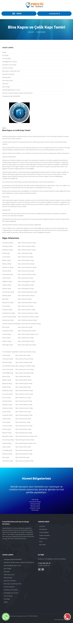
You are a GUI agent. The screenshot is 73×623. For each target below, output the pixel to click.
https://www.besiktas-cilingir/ (26, 295)
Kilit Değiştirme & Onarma (9, 61)
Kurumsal (42, 526)
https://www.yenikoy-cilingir (23, 429)
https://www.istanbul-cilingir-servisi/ (28, 334)
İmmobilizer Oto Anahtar (9, 65)
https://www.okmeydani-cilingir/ (27, 274)
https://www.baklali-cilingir (23, 376)
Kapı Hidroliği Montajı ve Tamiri (11, 90)
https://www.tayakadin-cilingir (24, 415)
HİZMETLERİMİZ (40, 32)
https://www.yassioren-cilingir (24, 426)
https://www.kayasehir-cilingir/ (26, 309)
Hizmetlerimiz (43, 529)
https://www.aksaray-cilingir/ (26, 271)
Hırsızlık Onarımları (7, 68)
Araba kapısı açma (7, 80)
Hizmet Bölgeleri (44, 532)
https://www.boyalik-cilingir (23, 387)
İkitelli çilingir (35, 510)
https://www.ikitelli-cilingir (25, 253)
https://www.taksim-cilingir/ (25, 278)
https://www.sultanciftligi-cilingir (24, 373)
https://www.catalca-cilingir (23, 447)
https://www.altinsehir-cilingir (23, 433)
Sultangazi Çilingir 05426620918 (11, 96)
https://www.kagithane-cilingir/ (26, 281)
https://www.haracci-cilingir (23, 411)
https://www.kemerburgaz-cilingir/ (27, 292)
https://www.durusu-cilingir (23, 397)
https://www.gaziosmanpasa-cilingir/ (28, 316)
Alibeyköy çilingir (35, 506)
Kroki (40, 541)
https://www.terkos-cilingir (22, 422)
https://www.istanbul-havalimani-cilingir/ (29, 323)
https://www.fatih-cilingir (22, 457)
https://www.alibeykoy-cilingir (23, 454)
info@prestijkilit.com (44, 565)
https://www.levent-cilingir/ (25, 257)
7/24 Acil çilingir (6, 58)
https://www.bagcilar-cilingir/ (26, 260)
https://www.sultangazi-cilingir (26, 246)
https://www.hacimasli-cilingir (23, 401)
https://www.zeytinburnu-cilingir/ (27, 267)
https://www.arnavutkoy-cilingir (27, 243)
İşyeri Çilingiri (6, 87)
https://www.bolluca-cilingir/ (26, 338)
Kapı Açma (5, 83)
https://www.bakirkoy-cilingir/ (26, 264)
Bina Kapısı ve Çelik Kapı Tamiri (11, 71)
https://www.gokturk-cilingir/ (26, 288)
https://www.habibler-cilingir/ (26, 341)
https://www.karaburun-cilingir (24, 408)
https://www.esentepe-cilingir (23, 362)
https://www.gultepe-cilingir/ (26, 285)
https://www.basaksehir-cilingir (27, 250)
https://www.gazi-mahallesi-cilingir (25, 366)
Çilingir (4, 52)
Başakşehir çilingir (35, 508)
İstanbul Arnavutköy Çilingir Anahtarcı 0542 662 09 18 (17, 93)
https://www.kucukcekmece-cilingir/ (28, 313)
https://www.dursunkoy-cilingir (24, 394)
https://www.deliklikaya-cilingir (24, 390)
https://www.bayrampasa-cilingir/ (27, 320)
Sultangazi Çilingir (35, 504)
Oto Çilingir (5, 55)
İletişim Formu (43, 538)
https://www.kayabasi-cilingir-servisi (25, 443)
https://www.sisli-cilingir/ (25, 299)
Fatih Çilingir (35, 499)
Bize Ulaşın (42, 544)
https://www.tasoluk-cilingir (23, 418)
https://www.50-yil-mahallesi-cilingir (25, 352)
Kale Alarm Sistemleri (8, 74)
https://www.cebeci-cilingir (22, 355)
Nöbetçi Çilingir (6, 77)
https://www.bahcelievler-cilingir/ (27, 302)
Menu (19, 13)
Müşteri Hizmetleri (44, 535)
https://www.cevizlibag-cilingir (23, 450)
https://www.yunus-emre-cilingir (24, 369)
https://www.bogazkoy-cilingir (23, 383)
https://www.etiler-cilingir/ (25, 327)
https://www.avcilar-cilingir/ (25, 306)
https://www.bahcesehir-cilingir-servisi (26, 436)
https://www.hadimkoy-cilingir (23, 404)
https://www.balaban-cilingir (23, 380)
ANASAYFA (31, 32)
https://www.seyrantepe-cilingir (24, 461)
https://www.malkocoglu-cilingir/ (27, 345)
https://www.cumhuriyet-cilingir (24, 359)
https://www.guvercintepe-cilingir (24, 440)
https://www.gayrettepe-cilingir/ (27, 331)
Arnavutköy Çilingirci (35, 502)
